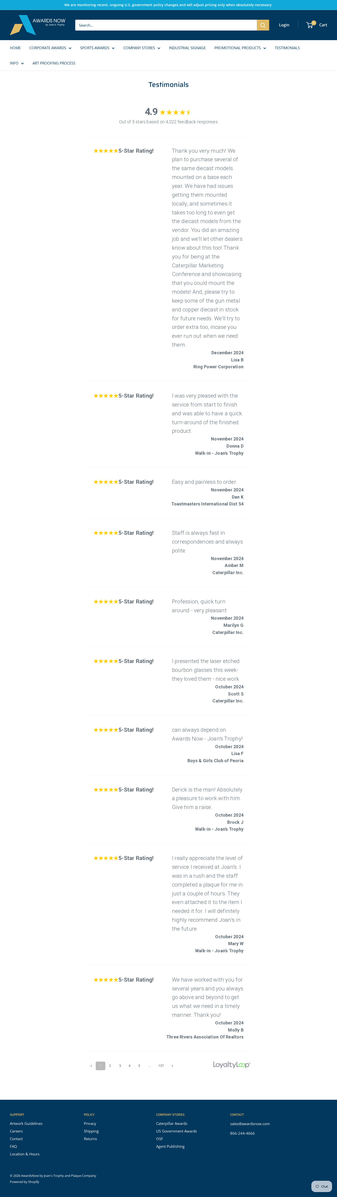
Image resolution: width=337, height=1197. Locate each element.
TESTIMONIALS (287, 47)
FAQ (13, 1146)
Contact (16, 1138)
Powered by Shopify (24, 1182)
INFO (14, 63)
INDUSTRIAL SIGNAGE (187, 47)
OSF (159, 1138)
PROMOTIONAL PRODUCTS (237, 47)
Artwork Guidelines (26, 1123)
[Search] (263, 25)
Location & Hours (24, 1153)
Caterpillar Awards (171, 1123)
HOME (15, 47)
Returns (90, 1138)
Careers (16, 1131)
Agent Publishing (170, 1146)
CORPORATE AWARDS (47, 47)
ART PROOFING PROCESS (54, 63)
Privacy (90, 1123)
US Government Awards (176, 1131)
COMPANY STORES (139, 47)
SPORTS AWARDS (94, 47)
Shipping (91, 1131)
